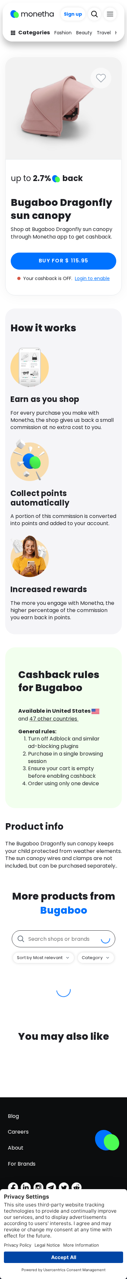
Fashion (63, 32)
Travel (104, 32)
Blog (13, 1116)
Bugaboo (63, 910)
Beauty (84, 32)
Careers (18, 1132)
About (15, 1148)
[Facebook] (13, 1187)
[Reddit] (76, 1187)
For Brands (21, 1164)
